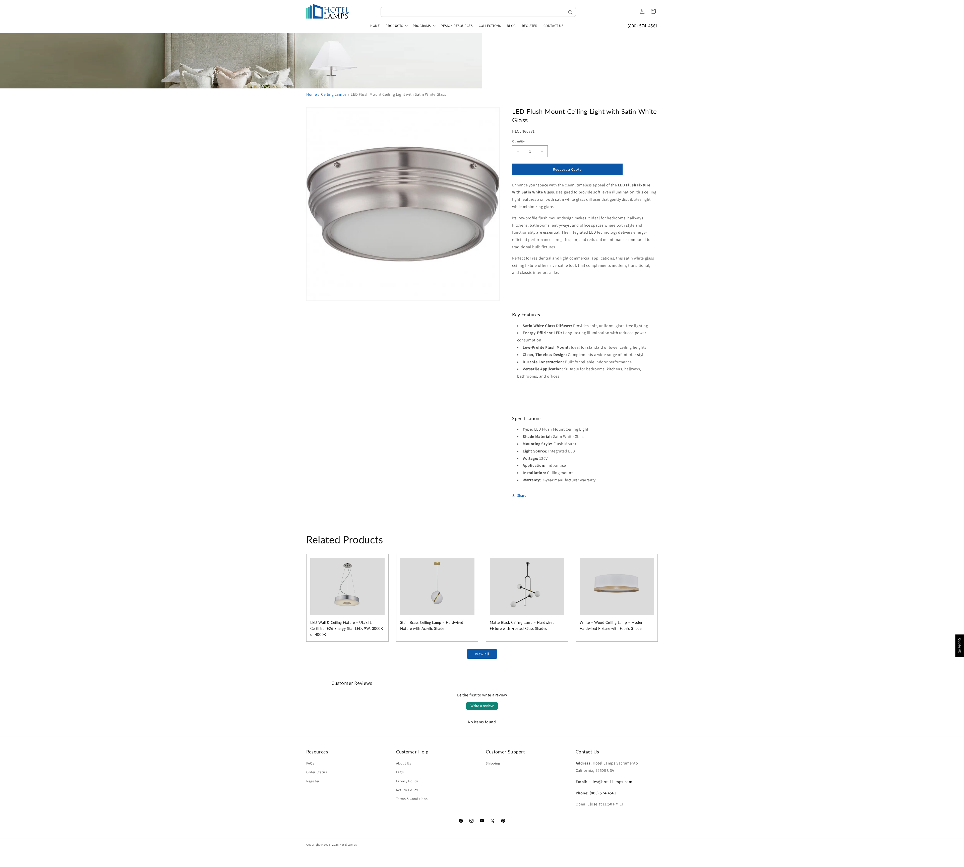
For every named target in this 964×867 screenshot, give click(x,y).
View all (482, 653)
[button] (396, 25)
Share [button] (521, 495)
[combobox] (478, 12)
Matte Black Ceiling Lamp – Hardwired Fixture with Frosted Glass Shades (522, 625)
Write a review (482, 705)
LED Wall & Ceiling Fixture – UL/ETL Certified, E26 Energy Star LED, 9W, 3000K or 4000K (346, 628)
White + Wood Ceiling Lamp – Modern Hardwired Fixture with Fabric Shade (612, 625)
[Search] (570, 12)
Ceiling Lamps (334, 94)
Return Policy (407, 790)
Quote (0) (959, 645)
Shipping (493, 763)
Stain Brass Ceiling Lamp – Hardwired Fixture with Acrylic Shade (432, 625)
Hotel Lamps (348, 844)
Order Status (316, 772)
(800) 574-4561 (643, 26)
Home (311, 94)
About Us (403, 763)
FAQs (310, 763)
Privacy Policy (407, 781)
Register (313, 781)
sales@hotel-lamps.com (610, 781)
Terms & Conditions (412, 798)
